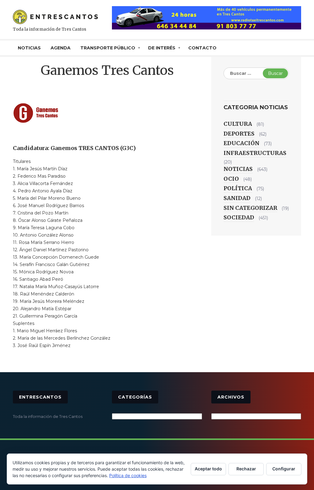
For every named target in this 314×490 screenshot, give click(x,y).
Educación (241, 143)
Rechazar (246, 468)
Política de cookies (128, 475)
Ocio (231, 178)
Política (238, 188)
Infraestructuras (255, 152)
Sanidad (237, 198)
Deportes (239, 133)
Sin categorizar (250, 207)
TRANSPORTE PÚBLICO (107, 48)
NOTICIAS (29, 48)
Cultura (238, 123)
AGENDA (61, 48)
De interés (161, 48)
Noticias (238, 168)
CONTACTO (202, 48)
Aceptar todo (208, 468)
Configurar (283, 468)
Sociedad (239, 217)
